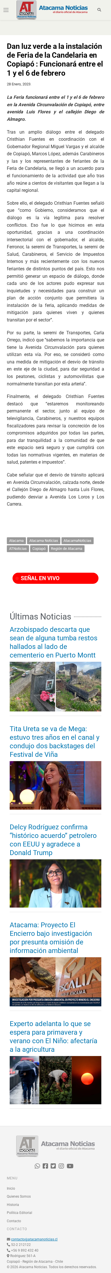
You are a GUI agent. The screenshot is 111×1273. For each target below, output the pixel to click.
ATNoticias (18, 548)
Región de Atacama (66, 548)
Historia (13, 1205)
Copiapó (39, 548)
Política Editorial (19, 1213)
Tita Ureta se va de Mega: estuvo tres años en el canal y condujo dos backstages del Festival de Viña (54, 742)
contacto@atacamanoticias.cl (34, 1239)
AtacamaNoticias (77, 540)
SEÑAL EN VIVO (39, 578)
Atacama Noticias (43, 540)
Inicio (11, 1188)
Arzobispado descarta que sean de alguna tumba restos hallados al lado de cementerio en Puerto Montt (53, 642)
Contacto (14, 1221)
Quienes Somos (19, 1196)
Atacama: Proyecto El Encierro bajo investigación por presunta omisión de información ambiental (51, 938)
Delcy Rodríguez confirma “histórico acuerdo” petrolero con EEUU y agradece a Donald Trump (53, 840)
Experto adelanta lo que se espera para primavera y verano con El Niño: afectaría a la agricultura (53, 1036)
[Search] (99, 10)
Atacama (16, 540)
